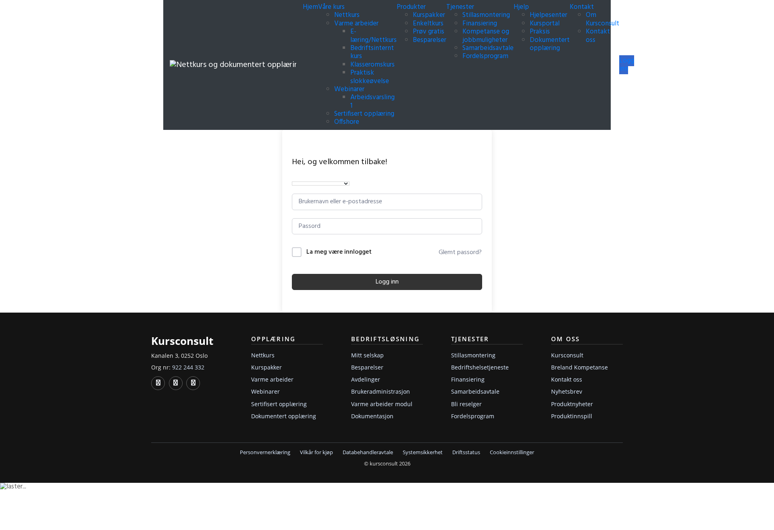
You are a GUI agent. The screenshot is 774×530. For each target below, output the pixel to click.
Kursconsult (567, 355)
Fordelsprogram (485, 56)
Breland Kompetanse (579, 367)
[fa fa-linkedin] (158, 383)
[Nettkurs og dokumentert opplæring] (233, 65)
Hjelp (522, 7)
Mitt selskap (367, 355)
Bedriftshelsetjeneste (480, 367)
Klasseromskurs (372, 64)
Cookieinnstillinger (512, 452)
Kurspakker (429, 15)
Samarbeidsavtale (488, 48)
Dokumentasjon (372, 416)
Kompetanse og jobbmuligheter (485, 35)
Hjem (310, 7)
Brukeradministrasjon (380, 391)
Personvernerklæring (265, 452)
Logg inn (626, 64)
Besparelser (429, 40)
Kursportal (545, 23)
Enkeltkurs (428, 23)
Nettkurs (347, 15)
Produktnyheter (572, 404)
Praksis (540, 31)
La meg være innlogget (339, 252)
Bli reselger (466, 404)
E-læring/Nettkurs (373, 35)
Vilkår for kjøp (316, 452)
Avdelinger (365, 379)
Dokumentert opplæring (550, 44)
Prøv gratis (428, 31)
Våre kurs (332, 7)
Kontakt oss (598, 35)
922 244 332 (188, 367)
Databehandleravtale (368, 452)
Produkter (412, 7)
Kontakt (582, 7)
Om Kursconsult (602, 19)
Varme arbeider (356, 23)
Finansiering (479, 23)
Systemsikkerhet (423, 452)
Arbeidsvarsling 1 (372, 101)
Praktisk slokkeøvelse (369, 76)
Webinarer (349, 89)
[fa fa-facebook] (176, 383)
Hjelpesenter (548, 15)
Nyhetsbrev (566, 391)
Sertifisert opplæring (364, 114)
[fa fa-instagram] (193, 383)
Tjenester (461, 7)
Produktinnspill (571, 416)
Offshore (346, 122)
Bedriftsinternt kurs (372, 52)
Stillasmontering (486, 15)
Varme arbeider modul (381, 404)
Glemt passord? (460, 252)
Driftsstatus (466, 452)
